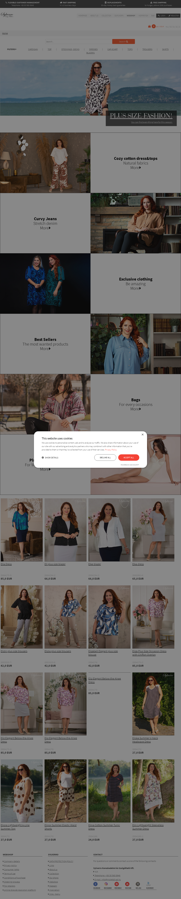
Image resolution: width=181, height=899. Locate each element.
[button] (50, 457)
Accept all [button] (129, 457)
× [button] (142, 434)
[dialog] (90, 449)
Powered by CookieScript (130, 465)
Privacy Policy (111, 449)
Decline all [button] (105, 457)
